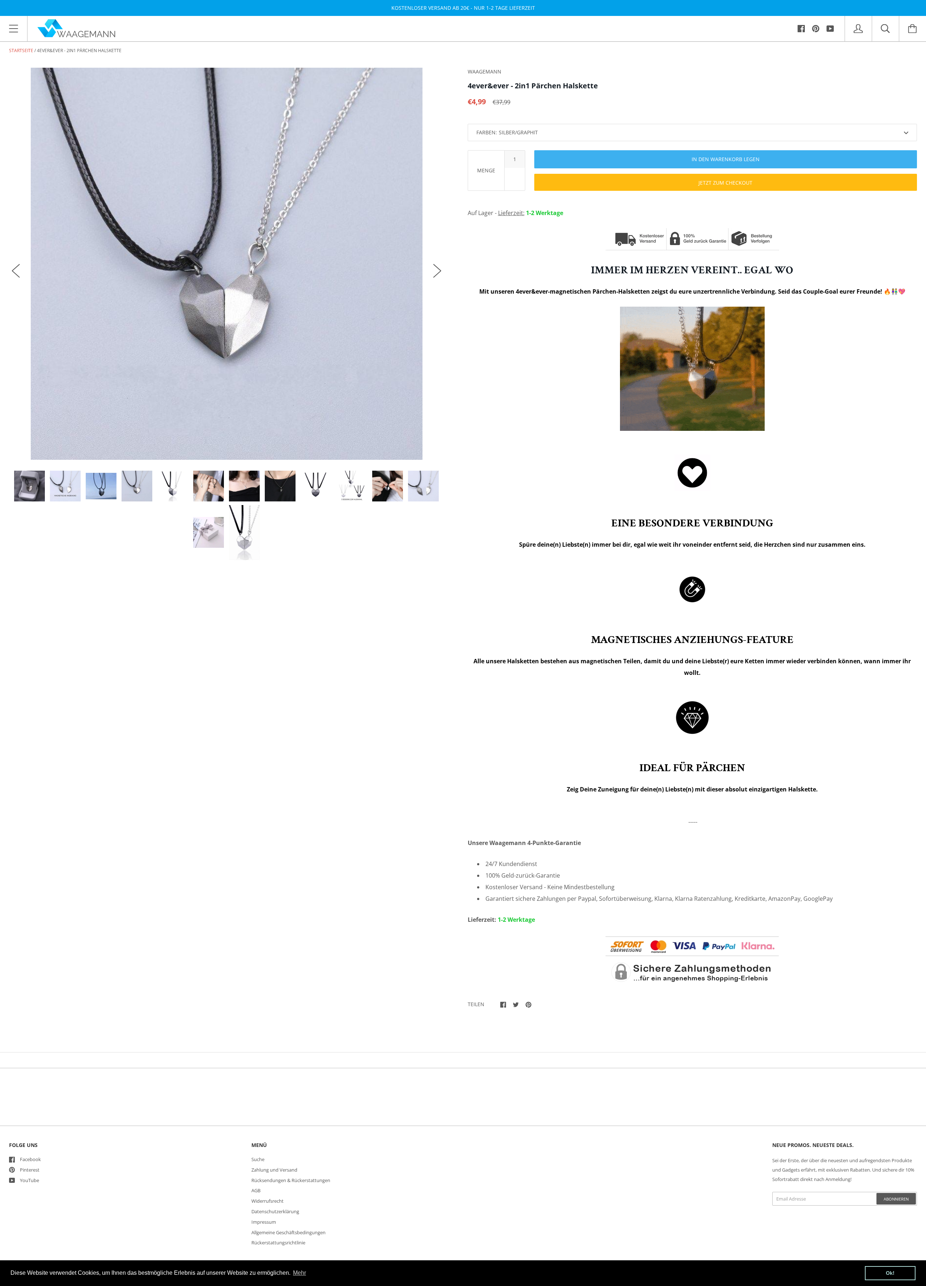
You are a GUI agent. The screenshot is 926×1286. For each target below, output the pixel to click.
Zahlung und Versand (274, 1170)
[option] (226, 264)
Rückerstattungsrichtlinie (278, 1242)
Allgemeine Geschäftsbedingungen (288, 1232)
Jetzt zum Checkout (725, 182)
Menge (486, 170)
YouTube (29, 1180)
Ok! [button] (890, 1273)
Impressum (263, 1222)
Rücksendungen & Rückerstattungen (290, 1180)
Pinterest (29, 1170)
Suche (257, 1159)
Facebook (30, 1159)
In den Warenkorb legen (726, 159)
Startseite (21, 50)
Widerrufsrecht (267, 1201)
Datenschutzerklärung (275, 1211)
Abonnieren (896, 1199)
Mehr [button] (299, 1273)
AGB (255, 1190)
